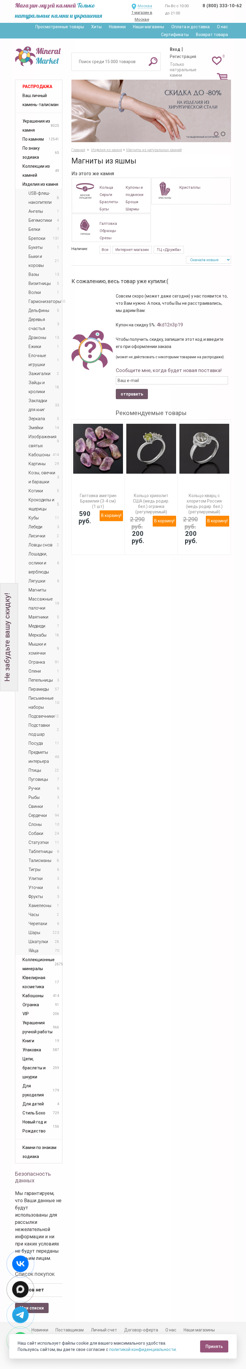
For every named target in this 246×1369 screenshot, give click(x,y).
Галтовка (108, 223)
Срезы (106, 238)
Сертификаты (175, 34)
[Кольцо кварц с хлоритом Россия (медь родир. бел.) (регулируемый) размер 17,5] (204, 449)
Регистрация (183, 56)
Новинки (117, 26)
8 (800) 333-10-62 (222, 5)
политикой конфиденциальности (142, 1349)
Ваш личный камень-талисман (40, 100)
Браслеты (109, 202)
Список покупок (35, 1274)
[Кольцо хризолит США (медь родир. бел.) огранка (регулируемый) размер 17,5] (151, 449)
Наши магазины (148, 26)
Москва (145, 6)
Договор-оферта (141, 1330)
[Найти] (153, 61)
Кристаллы (189, 187)
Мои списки (32, 1308)
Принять (214, 1346)
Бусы (104, 209)
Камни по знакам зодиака (39, 1152)
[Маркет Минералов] (38, 55)
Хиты (96, 26)
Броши (132, 202)
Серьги (106, 194)
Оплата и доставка (190, 26)
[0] (217, 60)
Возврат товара (212, 34)
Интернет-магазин (132, 249)
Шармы (132, 209)
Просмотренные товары (59, 26)
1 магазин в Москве (141, 16)
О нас (222, 26)
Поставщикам (70, 1330)
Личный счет (104, 1330)
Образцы (108, 230)
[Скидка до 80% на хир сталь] (151, 111)
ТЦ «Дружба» (169, 249)
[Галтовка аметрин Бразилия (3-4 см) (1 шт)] (98, 449)
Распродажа (37, 86)
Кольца (106, 187)
